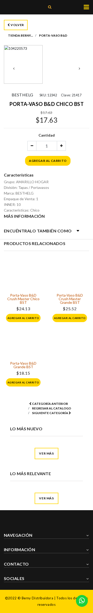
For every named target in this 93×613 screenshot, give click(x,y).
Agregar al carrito (48, 161)
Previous (13, 68)
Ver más (46, 453)
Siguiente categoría (50, 413)
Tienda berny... (20, 35)
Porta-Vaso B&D (53, 35)
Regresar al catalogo (51, 408)
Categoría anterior (50, 404)
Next (79, 68)
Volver (17, 25)
